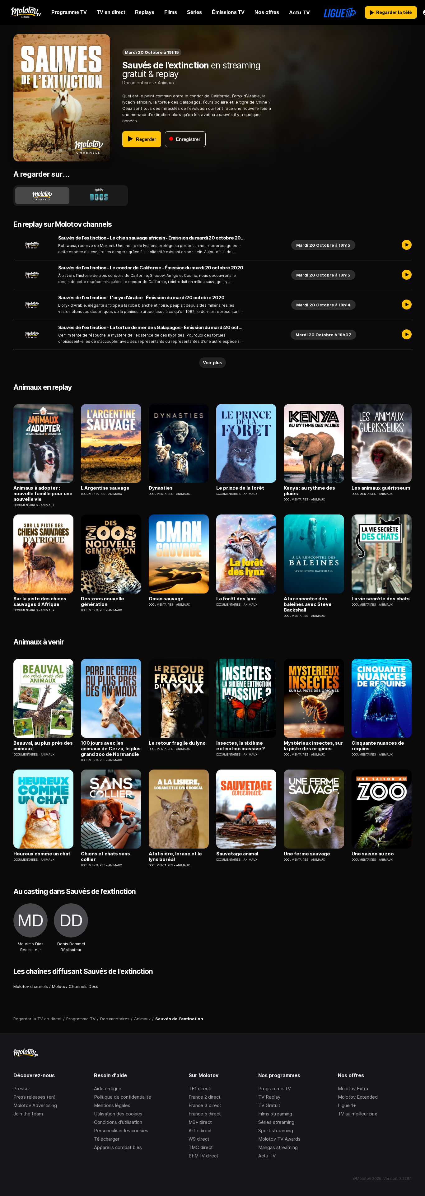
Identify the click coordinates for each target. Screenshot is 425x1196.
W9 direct (199, 1139)
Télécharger (106, 1139)
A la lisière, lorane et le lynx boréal (175, 856)
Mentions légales (112, 1105)
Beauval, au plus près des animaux (43, 746)
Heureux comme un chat (41, 854)
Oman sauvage (166, 599)
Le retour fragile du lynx (177, 743)
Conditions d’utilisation (118, 1122)
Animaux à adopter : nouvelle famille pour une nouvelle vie (42, 493)
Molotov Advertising (35, 1105)
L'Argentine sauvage (105, 488)
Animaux (166, 82)
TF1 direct (199, 1088)
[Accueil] (25, 12)
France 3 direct (205, 1105)
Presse (21, 1088)
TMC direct (201, 1147)
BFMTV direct (203, 1156)
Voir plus (212, 362)
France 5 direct (205, 1114)
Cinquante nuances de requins (378, 746)
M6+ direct (200, 1122)
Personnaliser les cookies (121, 1130)
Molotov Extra (353, 1088)
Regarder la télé (394, 12)
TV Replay (269, 1097)
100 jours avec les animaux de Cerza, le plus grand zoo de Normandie (111, 748)
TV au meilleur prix (357, 1114)
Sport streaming (275, 1130)
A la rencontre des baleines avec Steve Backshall (308, 604)
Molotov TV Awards (279, 1139)
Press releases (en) (34, 1097)
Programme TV (274, 1088)
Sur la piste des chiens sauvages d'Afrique (39, 601)
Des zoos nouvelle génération (102, 601)
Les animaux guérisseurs (381, 488)
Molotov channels (30, 986)
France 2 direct (205, 1097)
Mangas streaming (278, 1147)
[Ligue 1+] (340, 12)
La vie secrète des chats (381, 599)
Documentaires (138, 82)
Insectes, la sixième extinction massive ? (240, 746)
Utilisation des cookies (118, 1114)
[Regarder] (407, 245)
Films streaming (275, 1114)
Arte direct (200, 1130)
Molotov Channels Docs (75, 986)
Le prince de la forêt (240, 488)
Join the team (28, 1114)
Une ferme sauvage (307, 854)
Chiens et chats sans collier (105, 856)
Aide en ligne (107, 1088)
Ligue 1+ (347, 1105)
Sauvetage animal (237, 854)
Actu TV (267, 1156)
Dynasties (161, 488)
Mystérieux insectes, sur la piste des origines (313, 746)
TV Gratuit (269, 1105)
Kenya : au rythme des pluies (309, 490)
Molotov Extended (358, 1097)
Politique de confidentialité (122, 1097)
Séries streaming (276, 1122)
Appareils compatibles (118, 1147)
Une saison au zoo (373, 854)
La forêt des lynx (236, 599)
